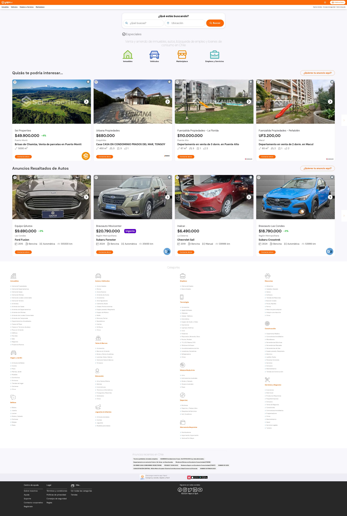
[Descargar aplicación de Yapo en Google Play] (203, 477)
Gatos (268, 292)
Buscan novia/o (271, 301)
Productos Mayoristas (273, 396)
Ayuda (26, 494)
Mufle (98, 315)
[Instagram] (184, 489)
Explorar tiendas (317, 7)
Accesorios (100, 298)
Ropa (13, 425)
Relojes (14, 422)
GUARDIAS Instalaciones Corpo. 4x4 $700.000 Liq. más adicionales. (182, 459)
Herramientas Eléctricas (274, 342)
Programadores (271, 413)
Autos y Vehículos (102, 281)
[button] (86, 101)
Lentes (14, 413)
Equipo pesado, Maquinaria (106, 309)
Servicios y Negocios (273, 385)
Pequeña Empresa (272, 399)
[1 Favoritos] (14, 82)
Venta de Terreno (18, 301)
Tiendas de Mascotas (273, 298)
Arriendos (15, 304)
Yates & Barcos (101, 343)
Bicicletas (185, 405)
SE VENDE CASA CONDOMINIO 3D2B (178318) (147, 465)
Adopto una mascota (273, 312)
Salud (268, 422)
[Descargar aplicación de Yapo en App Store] (195, 477)
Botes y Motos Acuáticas (105, 354)
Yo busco (100, 363)
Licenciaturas (101, 387)
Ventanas (15, 386)
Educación (99, 376)
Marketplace (40, 7)
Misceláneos (270, 339)
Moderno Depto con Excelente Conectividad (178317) (198, 465)
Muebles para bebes (103, 426)
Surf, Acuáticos (187, 414)
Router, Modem (187, 339)
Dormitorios (16, 378)
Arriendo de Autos (103, 295)
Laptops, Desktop (188, 328)
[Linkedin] (195, 489)
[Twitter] (189, 489)
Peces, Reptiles (271, 304)
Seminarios (100, 396)
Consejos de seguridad (329, 7)
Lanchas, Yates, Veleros (104, 357)
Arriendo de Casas (18, 306)
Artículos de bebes (103, 417)
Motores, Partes (102, 318)
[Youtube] (200, 489)
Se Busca (100, 327)
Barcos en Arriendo (103, 351)
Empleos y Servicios (27, 7)
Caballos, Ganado (272, 289)
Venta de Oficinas (18, 295)
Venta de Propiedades (19, 286)
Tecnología (184, 302)
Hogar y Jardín (16, 358)
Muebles (14, 375)
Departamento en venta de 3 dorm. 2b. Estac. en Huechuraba (153, 462)
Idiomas (99, 384)
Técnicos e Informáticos (105, 390)
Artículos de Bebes (18, 363)
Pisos (13, 369)
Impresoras (185, 325)
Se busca (15, 380)
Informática (185, 319)
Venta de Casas (17, 292)
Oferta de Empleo (187, 286)
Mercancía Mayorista (188, 427)
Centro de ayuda (340, 7)
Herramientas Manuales (274, 345)
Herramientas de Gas (273, 348)
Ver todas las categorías (81, 491)
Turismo (269, 428)
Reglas (49, 502)
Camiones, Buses (102, 304)
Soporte (27, 498)
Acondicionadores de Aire (190, 348)
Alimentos (269, 286)
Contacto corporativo (33, 502)
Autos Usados (101, 286)
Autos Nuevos (101, 292)
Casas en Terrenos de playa (21, 327)
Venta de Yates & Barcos (105, 360)
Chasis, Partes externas (104, 306)
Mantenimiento (271, 369)
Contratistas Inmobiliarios (274, 336)
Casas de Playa (17, 324)
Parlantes (185, 334)
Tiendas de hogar (17, 383)
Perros (268, 306)
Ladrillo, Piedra (271, 357)
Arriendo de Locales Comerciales (23, 315)
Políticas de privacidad (56, 494)
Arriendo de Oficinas (18, 312)
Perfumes (15, 419)
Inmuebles (5, 7)
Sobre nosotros (31, 491)
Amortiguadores (102, 301)
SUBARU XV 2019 (223, 465)
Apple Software (187, 310)
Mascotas (269, 281)
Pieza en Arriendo (17, 330)
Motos (99, 289)
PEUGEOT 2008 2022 (171, 465)
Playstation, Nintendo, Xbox (191, 336)
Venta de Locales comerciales (22, 298)
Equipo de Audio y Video (190, 322)
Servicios (269, 363)
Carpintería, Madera (272, 334)
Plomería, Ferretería (272, 360)
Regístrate (28, 506)
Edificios (14, 333)
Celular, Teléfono (187, 316)
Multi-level (269, 393)
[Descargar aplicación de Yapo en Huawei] (189, 477)
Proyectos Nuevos (18, 345)
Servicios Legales (272, 425)
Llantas (99, 324)
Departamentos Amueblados (21, 321)
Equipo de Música (102, 312)
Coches (99, 420)
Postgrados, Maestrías (104, 393)
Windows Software (188, 345)
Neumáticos (101, 321)
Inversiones (270, 390)
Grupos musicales (187, 384)
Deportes (184, 400)
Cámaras (185, 313)
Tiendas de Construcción (274, 372)
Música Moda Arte (187, 370)
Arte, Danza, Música (103, 381)
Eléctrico (269, 354)
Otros (14, 389)
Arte (183, 375)
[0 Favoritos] (258, 82)
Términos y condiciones (57, 491)
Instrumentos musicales (189, 378)
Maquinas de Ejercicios (189, 411)
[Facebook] (179, 489)
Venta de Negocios (272, 405)
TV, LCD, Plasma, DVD (188, 342)
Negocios (15, 342)
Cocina (14, 366)
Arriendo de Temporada (20, 318)
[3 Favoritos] (96, 82)
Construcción (270, 328)
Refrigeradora (186, 354)
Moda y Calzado (17, 416)
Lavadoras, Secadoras (189, 351)
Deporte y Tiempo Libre (189, 408)
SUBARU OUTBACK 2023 (208, 468)
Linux (183, 331)
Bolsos (14, 407)
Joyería (14, 410)
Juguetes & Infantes (103, 412)
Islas (13, 339)
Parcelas (15, 336)
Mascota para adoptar (274, 309)
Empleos (183, 281)
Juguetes (100, 423)
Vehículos (14, 7)
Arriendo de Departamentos (21, 309)
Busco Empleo (186, 289)
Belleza (13, 402)
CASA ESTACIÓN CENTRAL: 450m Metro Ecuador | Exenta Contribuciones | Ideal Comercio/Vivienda (165, 468)
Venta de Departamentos (20, 289)
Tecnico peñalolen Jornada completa (145, 459)
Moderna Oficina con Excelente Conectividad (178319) (193, 462)
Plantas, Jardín (17, 372)
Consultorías (270, 407)
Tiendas (74, 494)
